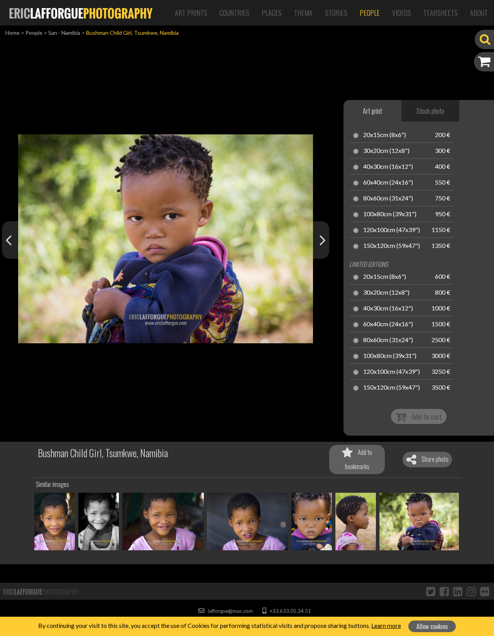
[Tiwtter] (430, 591)
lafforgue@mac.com (229, 611)
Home (12, 32)
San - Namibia (64, 32)
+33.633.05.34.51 (290, 611)
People (370, 13)
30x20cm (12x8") (386, 151)
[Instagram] (471, 591)
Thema (303, 13)
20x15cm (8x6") (384, 135)
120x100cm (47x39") (391, 230)
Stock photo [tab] (430, 111)
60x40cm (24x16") (388, 183)
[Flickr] (484, 591)
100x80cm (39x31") (389, 214)
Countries (234, 13)
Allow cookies (432, 626)
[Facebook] (444, 591)
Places (272, 13)
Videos (401, 13)
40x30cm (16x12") (388, 167)
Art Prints (191, 13)
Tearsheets (440, 13)
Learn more (386, 625)
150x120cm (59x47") (391, 246)
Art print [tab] (372, 111)
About (479, 13)
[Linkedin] (457, 591)
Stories (336, 13)
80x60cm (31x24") (388, 198)
